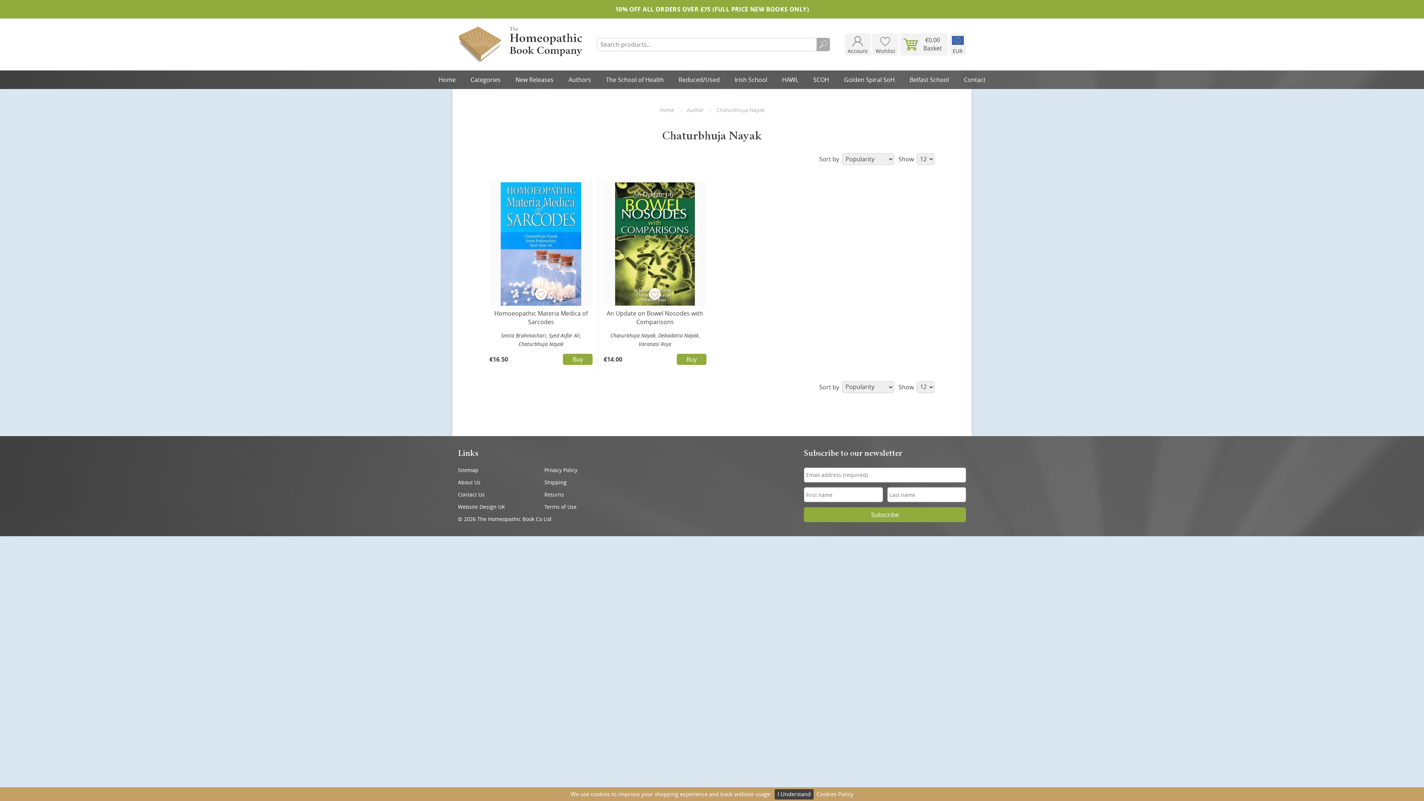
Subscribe (885, 515)
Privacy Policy (560, 470)
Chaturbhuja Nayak (541, 343)
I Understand (794, 794)
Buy (578, 359)
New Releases (534, 80)
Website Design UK (481, 506)
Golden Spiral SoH (869, 80)
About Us (469, 482)
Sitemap (468, 470)
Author (695, 109)
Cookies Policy (835, 794)
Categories (486, 80)
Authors (579, 80)
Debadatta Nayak (678, 335)
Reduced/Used (699, 80)
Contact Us (471, 494)
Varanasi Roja (655, 343)
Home (447, 80)
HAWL (790, 80)
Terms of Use (560, 506)
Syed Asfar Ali (564, 335)
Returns (554, 494)
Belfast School (929, 80)
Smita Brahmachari (523, 335)
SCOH (821, 80)
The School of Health (635, 80)
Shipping (555, 482)
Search (823, 44)
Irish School (751, 80)
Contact (975, 80)
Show (907, 159)
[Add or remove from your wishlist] (541, 294)
